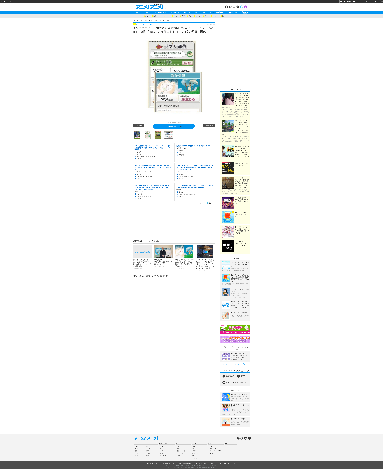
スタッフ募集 (231, 463)
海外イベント (164, 455)
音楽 (183, 16)
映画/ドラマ (157, 16)
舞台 (161, 453)
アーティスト (180, 453)
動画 (196, 12)
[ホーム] (134, 20)
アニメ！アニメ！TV (215, 451)
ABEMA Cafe (213, 453)
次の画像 (208, 125)
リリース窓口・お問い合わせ (154, 463)
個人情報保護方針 (187, 463)
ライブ (162, 451)
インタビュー (175, 12)
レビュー (187, 12)
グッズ (206, 16)
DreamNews (218, 463)
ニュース (147, 12)
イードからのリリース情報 (199, 463)
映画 (161, 448)
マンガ (167, 16)
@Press (225, 463)
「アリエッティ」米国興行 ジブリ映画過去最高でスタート (158, 276)
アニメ (147, 16)
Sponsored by (203, 203)
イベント (215, 16)
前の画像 (139, 125)
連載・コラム (207, 12)
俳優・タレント (181, 451)
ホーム (137, 12)
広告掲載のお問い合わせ (169, 463)
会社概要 (179, 463)
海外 (223, 16)
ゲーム (198, 16)
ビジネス (162, 458)
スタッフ (179, 446)
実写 (194, 448)
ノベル (175, 16)
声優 (190, 16)
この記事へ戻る (174, 126)
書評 (194, 451)
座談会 (195, 458)
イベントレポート (160, 12)
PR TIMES (210, 463)
